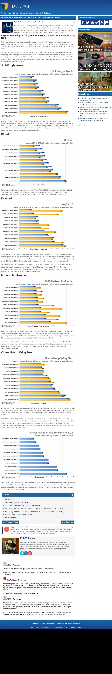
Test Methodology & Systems (17, 502)
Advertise (45, 627)
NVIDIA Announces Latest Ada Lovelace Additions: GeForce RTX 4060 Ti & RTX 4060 (93, 114)
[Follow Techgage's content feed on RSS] (102, 22)
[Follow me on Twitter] (22, 554)
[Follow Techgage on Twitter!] (87, 22)
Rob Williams (20, 22)
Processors (46, 22)
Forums (15, 13)
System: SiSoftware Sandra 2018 (18, 514)
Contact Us (24, 13)
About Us (34, 627)
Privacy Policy (76, 627)
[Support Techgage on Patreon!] (107, 24)
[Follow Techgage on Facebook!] (83, 22)
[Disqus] (38, 588)
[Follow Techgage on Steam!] (97, 22)
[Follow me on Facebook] (26, 554)
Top (72, 494)
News (9, 13)
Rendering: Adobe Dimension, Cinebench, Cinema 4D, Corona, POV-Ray (34, 511)
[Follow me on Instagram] (30, 554)
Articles (3, 13)
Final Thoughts (11, 517)
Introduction (9, 499)
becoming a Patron (39, 531)
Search (31, 13)
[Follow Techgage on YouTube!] (92, 22)
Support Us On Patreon (44, 13)
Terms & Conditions (60, 627)
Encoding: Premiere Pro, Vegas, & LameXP (22, 505)
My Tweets (81, 125)
